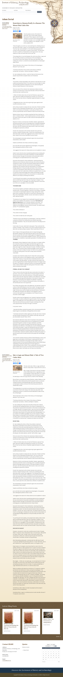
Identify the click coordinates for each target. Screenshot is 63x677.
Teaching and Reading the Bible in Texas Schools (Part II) (11, 627)
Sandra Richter (8, 360)
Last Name (16, 10)
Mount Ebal (6, 359)
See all (57, 636)
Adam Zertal (6, 26)
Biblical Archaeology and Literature (5, 23)
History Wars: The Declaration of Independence (48, 620)
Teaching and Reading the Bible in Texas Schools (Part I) (31, 627)
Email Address (28, 10)
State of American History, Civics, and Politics (7, 355)
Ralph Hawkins (6, 27)
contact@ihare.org (6, 660)
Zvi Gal (6, 28)
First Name (4, 10)
